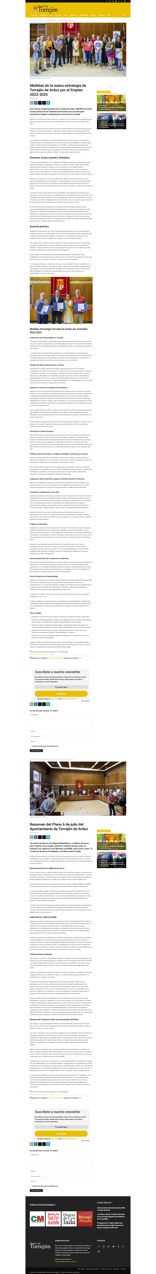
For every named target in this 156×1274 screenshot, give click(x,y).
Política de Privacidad (68, 699)
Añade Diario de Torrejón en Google (41, 654)
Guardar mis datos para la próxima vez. (45, 746)
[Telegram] (116, 1)
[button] (124, 15)
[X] (119, 1)
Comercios (43, 15)
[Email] (44, 103)
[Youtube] (125, 1)
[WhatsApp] (122, 1)
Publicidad (116, 1269)
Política (93, 15)
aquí (80, 658)
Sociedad (101, 15)
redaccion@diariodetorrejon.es (65, 1261)
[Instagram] (110, 1)
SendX (87, 700)
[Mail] (113, 1)
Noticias (34, 15)
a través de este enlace (55, 658)
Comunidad (83, 15)
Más (108, 15)
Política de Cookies (105, 1269)
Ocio (51, 15)
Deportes (73, 15)
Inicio (31, 20)
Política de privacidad (92, 1269)
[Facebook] (107, 1)
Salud (66, 15)
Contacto (123, 1269)
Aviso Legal (54, 699)
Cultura (58, 15)
